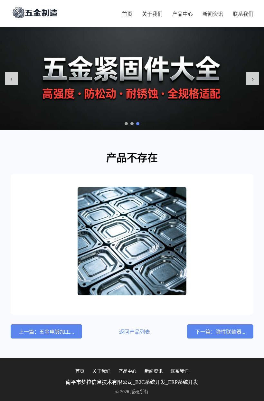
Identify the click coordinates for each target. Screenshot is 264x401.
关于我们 (152, 14)
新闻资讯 (213, 14)
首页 (127, 14)
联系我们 (243, 14)
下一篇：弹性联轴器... (220, 332)
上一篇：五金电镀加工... (46, 332)
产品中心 (182, 14)
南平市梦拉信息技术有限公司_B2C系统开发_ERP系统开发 (132, 382)
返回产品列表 (134, 332)
